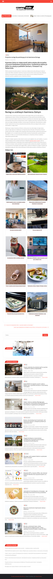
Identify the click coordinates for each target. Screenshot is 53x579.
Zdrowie (26, 453)
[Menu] (3, 1)
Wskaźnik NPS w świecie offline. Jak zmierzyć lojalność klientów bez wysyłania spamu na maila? (35, 474)
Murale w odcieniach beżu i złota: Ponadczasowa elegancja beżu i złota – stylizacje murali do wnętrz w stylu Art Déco (35, 527)
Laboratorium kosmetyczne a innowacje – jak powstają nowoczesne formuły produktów (35, 492)
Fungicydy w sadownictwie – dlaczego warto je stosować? (19, 325)
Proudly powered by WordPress (18, 576)
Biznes (26, 470)
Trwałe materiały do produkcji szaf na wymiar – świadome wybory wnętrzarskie (35, 368)
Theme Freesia (39, 576)
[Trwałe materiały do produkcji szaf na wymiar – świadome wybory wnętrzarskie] (13, 369)
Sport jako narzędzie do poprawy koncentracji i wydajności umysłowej (30, 327)
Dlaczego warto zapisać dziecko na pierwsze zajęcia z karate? (35, 457)
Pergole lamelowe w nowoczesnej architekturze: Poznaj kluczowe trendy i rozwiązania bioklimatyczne (34, 439)
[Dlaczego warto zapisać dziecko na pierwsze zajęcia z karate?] (13, 458)
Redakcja (7, 59)
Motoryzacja (27, 417)
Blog (8, 55)
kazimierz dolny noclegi (35, 140)
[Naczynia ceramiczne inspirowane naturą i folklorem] (13, 510)
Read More (45, 377)
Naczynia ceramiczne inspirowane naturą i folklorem (35, 508)
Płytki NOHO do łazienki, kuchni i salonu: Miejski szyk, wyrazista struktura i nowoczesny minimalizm (36, 385)
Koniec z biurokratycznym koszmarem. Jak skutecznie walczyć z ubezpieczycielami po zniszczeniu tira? (35, 421)
